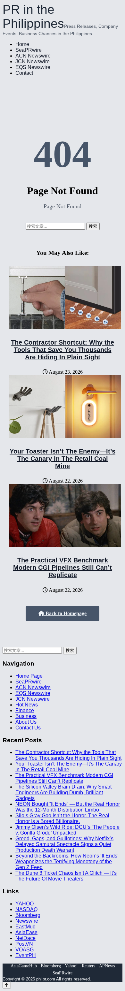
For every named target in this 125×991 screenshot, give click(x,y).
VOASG (24, 949)
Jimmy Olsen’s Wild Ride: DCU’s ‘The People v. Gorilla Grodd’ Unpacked (67, 829)
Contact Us (28, 727)
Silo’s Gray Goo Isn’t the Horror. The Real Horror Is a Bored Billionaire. (62, 818)
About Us (26, 722)
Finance (24, 710)
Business (26, 716)
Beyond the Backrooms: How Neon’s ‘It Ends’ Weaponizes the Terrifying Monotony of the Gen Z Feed (67, 861)
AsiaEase (26, 932)
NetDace (25, 938)
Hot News (26, 704)
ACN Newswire (33, 55)
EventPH (25, 955)
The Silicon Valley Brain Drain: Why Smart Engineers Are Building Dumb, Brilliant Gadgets (63, 792)
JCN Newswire (32, 61)
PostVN (24, 944)
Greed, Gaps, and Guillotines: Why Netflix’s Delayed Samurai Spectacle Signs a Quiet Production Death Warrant (64, 844)
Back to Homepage (65, 613)
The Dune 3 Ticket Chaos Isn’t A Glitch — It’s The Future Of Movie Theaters (66, 875)
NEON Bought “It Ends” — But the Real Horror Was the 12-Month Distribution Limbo (67, 806)
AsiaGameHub (24, 966)
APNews (107, 966)
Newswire (26, 921)
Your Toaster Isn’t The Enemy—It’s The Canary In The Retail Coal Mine (62, 458)
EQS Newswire (32, 67)
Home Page (29, 676)
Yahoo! (71, 966)
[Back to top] (7, 985)
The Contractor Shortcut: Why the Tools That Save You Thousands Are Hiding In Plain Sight (62, 350)
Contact (24, 73)
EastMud (25, 926)
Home (22, 44)
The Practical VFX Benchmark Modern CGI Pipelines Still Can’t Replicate (62, 567)
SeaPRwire (28, 50)
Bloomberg (27, 915)
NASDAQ (26, 909)
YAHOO (24, 903)
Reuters (88, 966)
